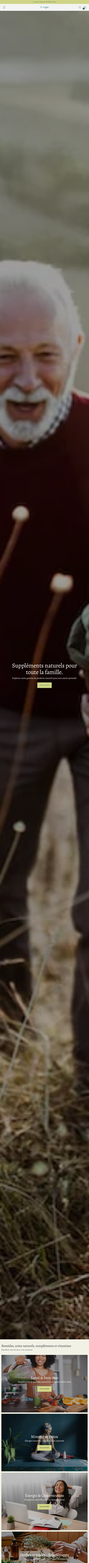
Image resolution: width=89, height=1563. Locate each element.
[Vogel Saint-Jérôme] (44, 7)
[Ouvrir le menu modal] (4, 7)
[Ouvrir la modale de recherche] (80, 7)
